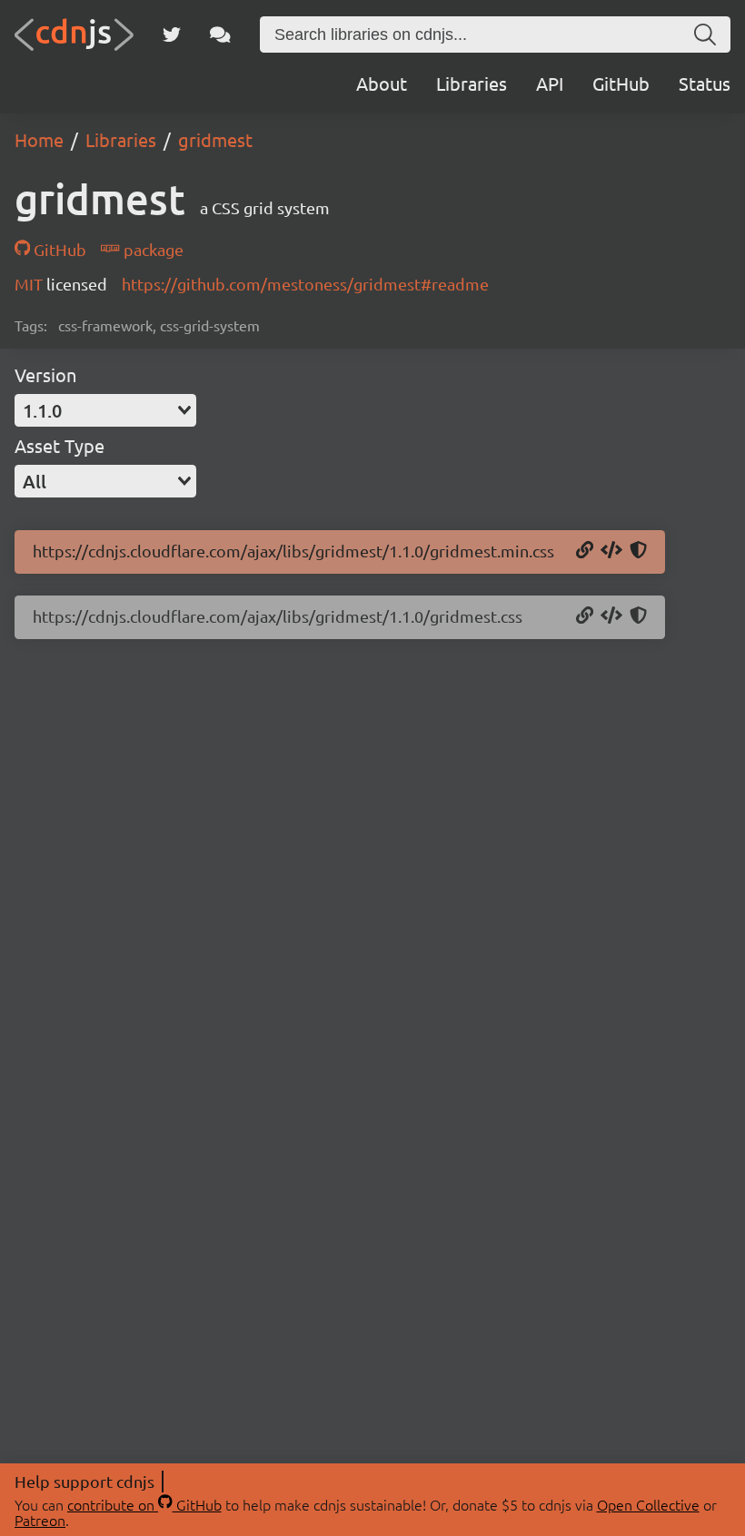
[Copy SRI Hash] (638, 551)
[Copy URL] (584, 551)
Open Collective (648, 1504)
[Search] (705, 34)
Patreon (40, 1520)
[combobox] (105, 410)
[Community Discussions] (220, 34)
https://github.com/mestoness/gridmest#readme (305, 283)
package (151, 249)
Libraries (471, 83)
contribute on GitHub (144, 1504)
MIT (30, 283)
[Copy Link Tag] (611, 551)
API (549, 83)
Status (704, 83)
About (381, 83)
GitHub (621, 83)
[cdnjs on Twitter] (172, 34)
